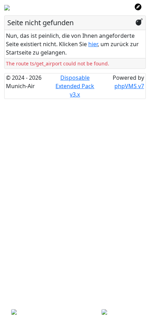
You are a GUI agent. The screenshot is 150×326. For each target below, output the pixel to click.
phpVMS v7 (129, 86)
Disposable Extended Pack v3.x (74, 86)
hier (93, 44)
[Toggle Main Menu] (138, 7)
